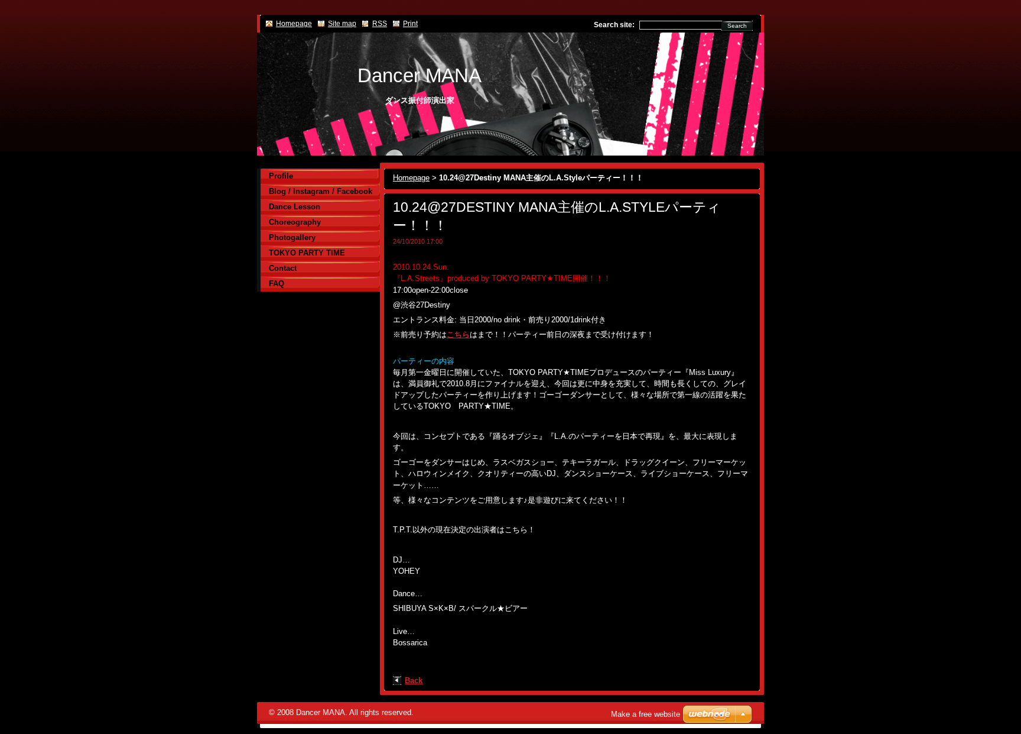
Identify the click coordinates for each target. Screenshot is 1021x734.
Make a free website (645, 714)
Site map (342, 23)
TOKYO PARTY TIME (307, 252)
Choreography (295, 222)
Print (410, 23)
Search (737, 25)
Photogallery (292, 237)
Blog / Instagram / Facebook (320, 191)
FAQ (276, 283)
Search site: (614, 24)
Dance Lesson (294, 206)
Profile (281, 176)
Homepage (411, 177)
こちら (458, 334)
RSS (379, 23)
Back (413, 680)
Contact (283, 268)
